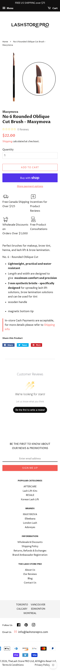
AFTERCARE (30, 486)
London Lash (30, 523)
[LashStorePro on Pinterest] (26, 625)
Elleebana (30, 518)
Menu (9, 8)
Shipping (7, 141)
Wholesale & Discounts (30, 542)
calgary (22, 609)
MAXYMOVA (30, 514)
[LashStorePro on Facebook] (18, 625)
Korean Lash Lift (30, 499)
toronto (22, 604)
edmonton (38, 609)
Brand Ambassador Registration (30, 555)
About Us (30, 570)
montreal (30, 613)
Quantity (8, 149)
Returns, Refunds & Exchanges (30, 550)
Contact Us (30, 582)
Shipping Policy (30, 546)
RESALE (30, 495)
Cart (55, 8)
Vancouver (38, 604)
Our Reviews (30, 574)
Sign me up (30, 468)
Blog (30, 578)
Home (5, 41)
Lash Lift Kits (30, 491)
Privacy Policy (42, 665)
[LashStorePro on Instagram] (33, 625)
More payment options (30, 186)
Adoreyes (30, 527)
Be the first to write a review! (30, 409)
